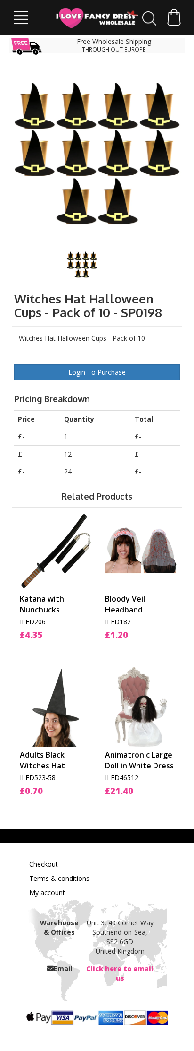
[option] (97, 154)
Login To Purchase (97, 372)
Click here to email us (120, 973)
